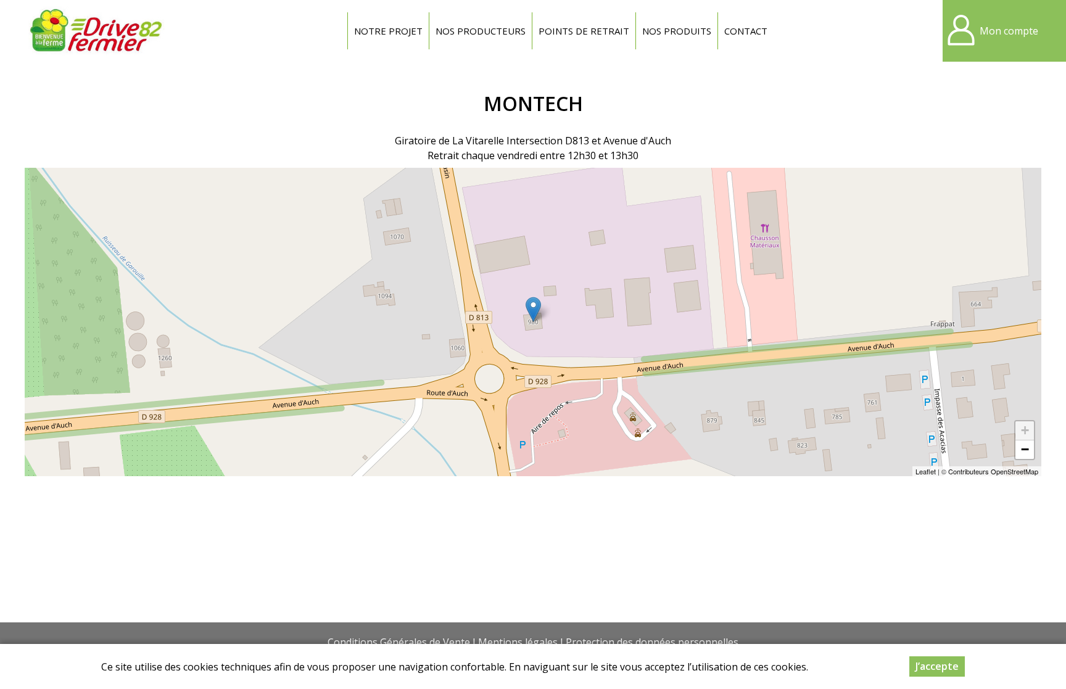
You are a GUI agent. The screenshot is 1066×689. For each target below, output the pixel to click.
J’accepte (937, 666)
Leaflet (925, 471)
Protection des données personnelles (652, 642)
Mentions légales (518, 642)
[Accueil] (96, 31)
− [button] (1025, 449)
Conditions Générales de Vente (399, 642)
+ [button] (1025, 430)
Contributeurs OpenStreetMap (993, 471)
